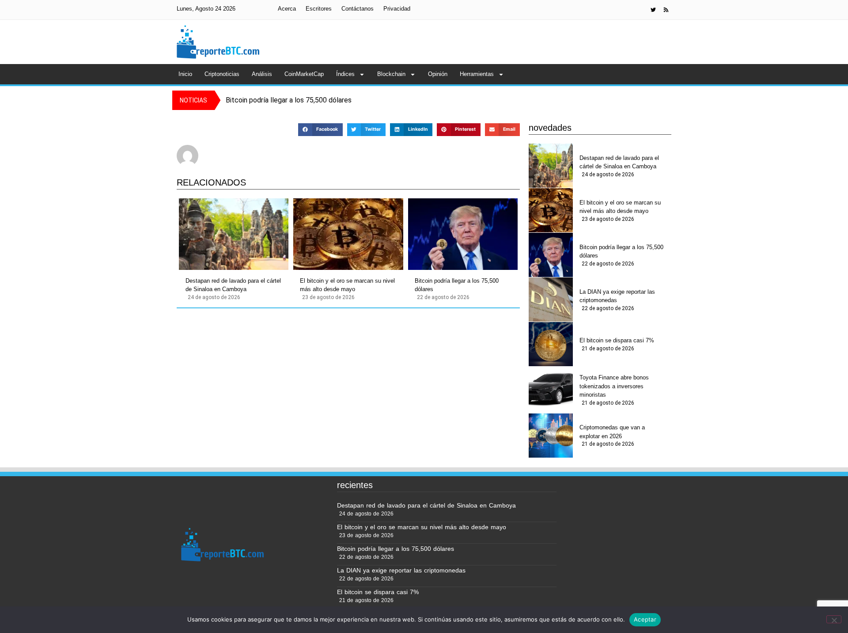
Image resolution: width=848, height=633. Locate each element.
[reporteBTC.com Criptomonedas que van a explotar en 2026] (551, 435)
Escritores (319, 8)
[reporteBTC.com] (666, 9)
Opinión (437, 74)
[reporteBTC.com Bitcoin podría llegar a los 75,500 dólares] (463, 234)
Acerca (287, 8)
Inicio (185, 74)
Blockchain (391, 74)
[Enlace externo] (653, 9)
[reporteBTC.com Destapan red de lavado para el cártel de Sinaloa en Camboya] (233, 234)
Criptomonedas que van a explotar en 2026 (612, 432)
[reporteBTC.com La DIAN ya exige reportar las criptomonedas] (551, 299)
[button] (320, 129)
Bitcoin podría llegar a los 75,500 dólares (457, 285)
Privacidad (396, 8)
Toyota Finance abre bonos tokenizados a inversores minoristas (614, 386)
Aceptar (645, 619)
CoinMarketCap (304, 74)
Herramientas (477, 74)
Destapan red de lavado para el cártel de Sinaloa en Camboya (233, 285)
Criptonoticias (221, 74)
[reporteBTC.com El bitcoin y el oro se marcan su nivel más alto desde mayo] (348, 234)
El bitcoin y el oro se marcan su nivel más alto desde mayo (347, 285)
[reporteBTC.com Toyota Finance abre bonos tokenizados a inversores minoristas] (551, 389)
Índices (345, 74)
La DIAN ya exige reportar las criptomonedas (617, 296)
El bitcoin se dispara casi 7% (616, 340)
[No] (833, 619)
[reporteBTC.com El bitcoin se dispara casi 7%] (551, 344)
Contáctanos (357, 8)
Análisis (262, 74)
